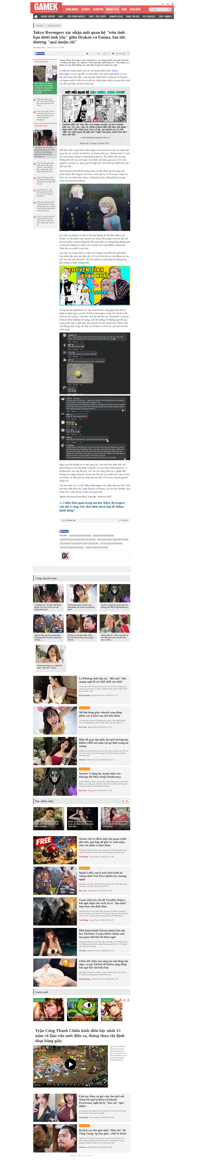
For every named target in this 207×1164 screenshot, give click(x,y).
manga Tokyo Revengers (80, 535)
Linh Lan (82, 1147)
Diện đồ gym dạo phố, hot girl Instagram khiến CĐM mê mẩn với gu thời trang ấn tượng (103, 743)
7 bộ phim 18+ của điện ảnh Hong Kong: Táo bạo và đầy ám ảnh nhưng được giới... (47, 607)
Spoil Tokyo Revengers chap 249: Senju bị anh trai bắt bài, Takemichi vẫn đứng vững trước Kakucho (43, 87)
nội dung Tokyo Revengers (71, 547)
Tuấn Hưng (83, 857)
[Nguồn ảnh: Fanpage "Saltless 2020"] (94, 114)
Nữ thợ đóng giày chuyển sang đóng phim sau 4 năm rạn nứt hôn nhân (81, 607)
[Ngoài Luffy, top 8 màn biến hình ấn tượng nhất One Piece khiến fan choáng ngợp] (48, 624)
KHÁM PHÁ (98, 9)
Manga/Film (54, 26)
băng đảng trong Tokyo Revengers (112, 539)
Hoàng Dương (84, 695)
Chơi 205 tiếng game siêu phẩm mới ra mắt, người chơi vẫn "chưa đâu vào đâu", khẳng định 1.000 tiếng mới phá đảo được (45, 167)
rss (173, 4)
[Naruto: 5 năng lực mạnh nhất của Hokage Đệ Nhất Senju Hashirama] (115, 594)
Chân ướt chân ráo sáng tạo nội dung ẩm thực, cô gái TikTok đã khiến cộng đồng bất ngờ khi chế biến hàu (103, 964)
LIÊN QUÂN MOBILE (76, 16)
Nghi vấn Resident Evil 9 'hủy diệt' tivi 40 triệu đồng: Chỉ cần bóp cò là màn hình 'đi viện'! (46, 181)
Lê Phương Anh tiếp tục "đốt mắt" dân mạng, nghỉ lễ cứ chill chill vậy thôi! (102, 680)
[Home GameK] (36, 16)
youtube (168, 4)
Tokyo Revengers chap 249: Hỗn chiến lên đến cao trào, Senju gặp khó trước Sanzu (46, 102)
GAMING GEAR (116, 16)
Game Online (94, 857)
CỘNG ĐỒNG (135, 9)
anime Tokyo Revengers (103, 535)
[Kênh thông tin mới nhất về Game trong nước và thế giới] (46, 7)
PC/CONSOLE (149, 16)
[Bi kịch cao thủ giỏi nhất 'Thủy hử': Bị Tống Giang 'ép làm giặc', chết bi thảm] (81, 624)
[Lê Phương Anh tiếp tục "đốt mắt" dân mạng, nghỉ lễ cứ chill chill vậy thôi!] (55, 690)
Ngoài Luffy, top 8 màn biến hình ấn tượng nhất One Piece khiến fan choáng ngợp (103, 876)
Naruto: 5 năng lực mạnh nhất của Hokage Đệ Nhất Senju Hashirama (114, 606)
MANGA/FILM (112, 9)
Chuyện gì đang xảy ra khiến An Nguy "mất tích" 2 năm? (49, 666)
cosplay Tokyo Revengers (96, 547)
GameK (39, 26)
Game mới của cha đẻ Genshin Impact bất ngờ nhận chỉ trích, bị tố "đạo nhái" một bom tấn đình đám (103, 903)
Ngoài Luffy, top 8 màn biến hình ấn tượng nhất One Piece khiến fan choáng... (48, 637)
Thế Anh (82, 760)
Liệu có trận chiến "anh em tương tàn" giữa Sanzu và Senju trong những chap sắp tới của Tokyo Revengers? (46, 115)
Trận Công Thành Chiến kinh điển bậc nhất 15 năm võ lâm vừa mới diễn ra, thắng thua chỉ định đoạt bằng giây (79, 1035)
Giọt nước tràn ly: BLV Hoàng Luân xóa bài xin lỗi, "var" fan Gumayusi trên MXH (45, 193)
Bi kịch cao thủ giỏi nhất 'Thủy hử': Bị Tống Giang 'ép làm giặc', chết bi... (81, 637)
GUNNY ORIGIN (48, 16)
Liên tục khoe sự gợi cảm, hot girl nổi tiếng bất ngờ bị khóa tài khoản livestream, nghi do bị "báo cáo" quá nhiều (101, 1101)
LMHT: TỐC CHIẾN (97, 16)
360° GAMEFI (165, 16)
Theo (95, 520)
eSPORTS (86, 9)
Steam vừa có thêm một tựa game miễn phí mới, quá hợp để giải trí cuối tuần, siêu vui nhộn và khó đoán (102, 842)
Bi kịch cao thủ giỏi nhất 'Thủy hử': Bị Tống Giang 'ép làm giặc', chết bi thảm (102, 1132)
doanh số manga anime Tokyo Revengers (77, 539)
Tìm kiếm (170, 9)
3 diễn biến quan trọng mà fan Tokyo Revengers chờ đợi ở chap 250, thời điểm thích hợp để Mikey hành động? (92, 506)
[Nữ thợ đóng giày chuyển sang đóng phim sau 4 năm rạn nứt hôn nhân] (81, 594)
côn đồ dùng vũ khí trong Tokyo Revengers (79, 543)
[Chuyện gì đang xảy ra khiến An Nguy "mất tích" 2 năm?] (51, 654)
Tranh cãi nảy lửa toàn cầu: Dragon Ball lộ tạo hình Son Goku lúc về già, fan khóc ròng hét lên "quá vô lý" (46, 220)
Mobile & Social (98, 695)
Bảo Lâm (82, 727)
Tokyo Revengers (93, 485)
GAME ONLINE (133, 16)
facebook (163, 4)
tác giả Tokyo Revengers (111, 543)
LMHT (61, 16)
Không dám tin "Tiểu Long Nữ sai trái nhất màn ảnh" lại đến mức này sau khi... (114, 637)
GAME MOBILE (72, 9)
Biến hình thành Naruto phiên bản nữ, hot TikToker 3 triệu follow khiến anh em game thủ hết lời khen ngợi (102, 933)
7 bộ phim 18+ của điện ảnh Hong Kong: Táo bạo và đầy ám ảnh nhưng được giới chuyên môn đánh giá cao (44, 152)
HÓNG (124, 9)
